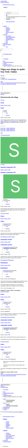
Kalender (8, 28)
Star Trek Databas (7, 44)
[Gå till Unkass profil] (3, 213)
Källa (2, 132)
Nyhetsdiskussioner (12, 79)
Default (8, 404)
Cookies (5, 409)
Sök (7, 40)
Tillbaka (7, 421)
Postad (5, 105)
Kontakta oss (6, 408)
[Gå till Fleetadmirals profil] (4, 260)
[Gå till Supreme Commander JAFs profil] (14, 163)
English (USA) (9, 401)
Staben (7, 31)
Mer (7, 33)
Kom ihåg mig (9, 16)
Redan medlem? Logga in (9, 4)
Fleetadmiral (4, 268)
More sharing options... (5, 93)
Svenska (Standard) (10, 400)
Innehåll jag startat (10, 39)
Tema (4, 403)
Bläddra (5, 26)
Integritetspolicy (6, 407)
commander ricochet (6, 244)
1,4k (7, 274)
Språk (4, 399)
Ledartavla (5, 43)
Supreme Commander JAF (8, 172)
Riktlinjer (8, 29)
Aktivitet (5, 34)
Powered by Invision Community (15, 411)
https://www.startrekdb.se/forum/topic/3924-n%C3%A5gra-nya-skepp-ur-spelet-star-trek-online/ (13, 83)
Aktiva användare (10, 32)
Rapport (7, 115)
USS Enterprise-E (14, 121)
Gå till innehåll (4, 1)
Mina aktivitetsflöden (10, 37)
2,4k (7, 226)
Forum (7, 27)
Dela (2, 81)
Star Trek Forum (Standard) (12, 405)
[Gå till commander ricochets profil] (6, 236)
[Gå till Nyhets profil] (2, 75)
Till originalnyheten (5, 135)
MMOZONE (3, 122)
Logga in (8, 19)
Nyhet (3, 78)
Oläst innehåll (9, 38)
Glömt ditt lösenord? (10, 21)
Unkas (2, 221)
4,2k (7, 113)
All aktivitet (8, 35)
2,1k (7, 249)
